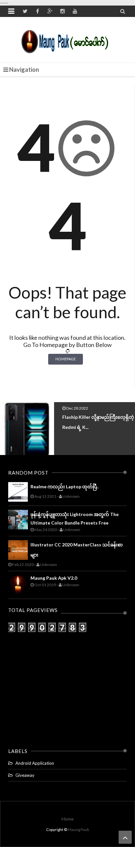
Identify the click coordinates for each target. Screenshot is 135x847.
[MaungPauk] (67, 40)
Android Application (34, 763)
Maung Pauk (78, 829)
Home (68, 819)
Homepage (65, 359)
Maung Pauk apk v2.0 (53, 578)
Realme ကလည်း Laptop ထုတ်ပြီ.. (64, 486)
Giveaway (24, 775)
